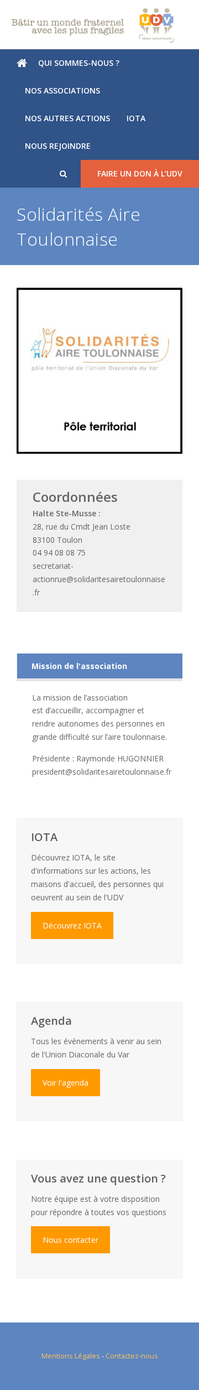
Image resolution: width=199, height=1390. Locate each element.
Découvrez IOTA (72, 925)
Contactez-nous (132, 1356)
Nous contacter (70, 1240)
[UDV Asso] (99, 25)
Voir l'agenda (65, 1082)
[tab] (99, 665)
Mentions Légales (70, 1356)
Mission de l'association (79, 666)
